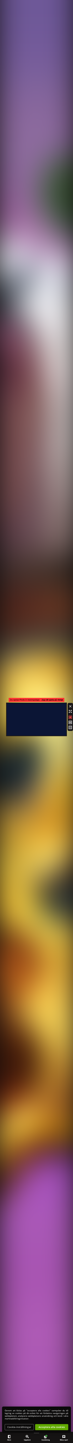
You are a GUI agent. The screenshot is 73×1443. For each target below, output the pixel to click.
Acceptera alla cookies (52, 1427)
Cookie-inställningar (19, 1427)
